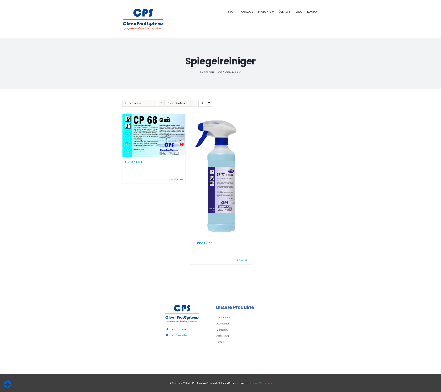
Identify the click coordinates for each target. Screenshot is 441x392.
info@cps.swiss (179, 335)
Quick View (177, 179)
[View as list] (208, 103)
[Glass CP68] (153, 135)
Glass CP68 (133, 162)
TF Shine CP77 (202, 243)
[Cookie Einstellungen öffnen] (7, 387)
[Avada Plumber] (143, 8)
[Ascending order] (161, 103)
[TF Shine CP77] (220, 176)
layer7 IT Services (262, 382)
